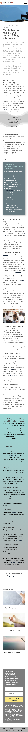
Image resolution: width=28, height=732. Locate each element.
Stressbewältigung (12, 455)
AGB (22, 730)
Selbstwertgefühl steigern (12, 630)
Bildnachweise (21, 728)
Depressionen (6, 109)
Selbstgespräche (15, 562)
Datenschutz (6, 728)
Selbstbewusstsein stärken (12, 652)
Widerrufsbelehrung (14, 730)
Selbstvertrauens (17, 203)
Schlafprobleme (10, 190)
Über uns (5, 730)
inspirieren (18, 381)
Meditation (19, 451)
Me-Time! (5, 255)
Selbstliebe (18, 272)
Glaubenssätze (20, 157)
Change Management (10, 608)
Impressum (13, 728)
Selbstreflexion (15, 237)
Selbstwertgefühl (14, 375)
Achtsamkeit (19, 540)
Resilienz (5, 239)
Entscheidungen (21, 280)
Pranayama (14, 512)
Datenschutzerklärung (10, 720)
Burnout (8, 202)
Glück (12, 369)
